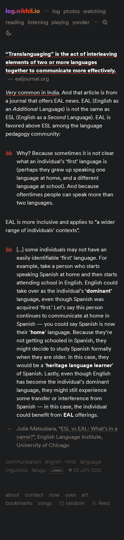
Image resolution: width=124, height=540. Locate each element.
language (90, 461)
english (53, 461)
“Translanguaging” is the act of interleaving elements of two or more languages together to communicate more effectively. (61, 62)
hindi (70, 461)
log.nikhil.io (23, 11)
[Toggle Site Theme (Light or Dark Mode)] (9, 33)
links (57, 470)
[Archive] (105, 22)
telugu (39, 469)
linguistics (17, 469)
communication (23, 461)
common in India (32, 92)
